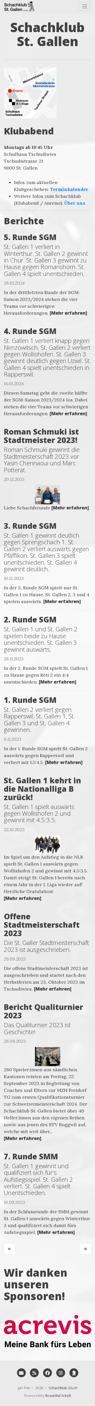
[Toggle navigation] (84, 6)
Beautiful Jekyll (58, 1395)
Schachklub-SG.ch (63, 1387)
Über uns (74, 203)
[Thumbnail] (47, 494)
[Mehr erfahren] (68, 313)
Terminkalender (69, 189)
